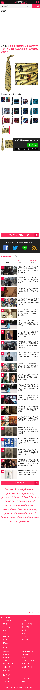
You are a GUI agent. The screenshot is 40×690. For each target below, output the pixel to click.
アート (5, 624)
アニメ (21, 494)
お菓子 (35, 498)
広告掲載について (9, 657)
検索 (37, 2)
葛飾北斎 (14, 521)
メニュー (2, 2)
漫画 (15, 501)
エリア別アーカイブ (9, 664)
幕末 (8, 501)
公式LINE (24, 247)
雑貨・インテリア (9, 630)
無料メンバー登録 (28, 661)
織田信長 (21, 505)
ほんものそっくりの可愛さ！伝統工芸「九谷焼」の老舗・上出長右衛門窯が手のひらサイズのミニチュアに (28, 441)
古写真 (5, 643)
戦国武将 (30, 494)
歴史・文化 (25, 640)
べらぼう (11, 505)
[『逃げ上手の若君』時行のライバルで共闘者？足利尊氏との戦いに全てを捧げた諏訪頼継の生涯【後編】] (9, 389)
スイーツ (19, 498)
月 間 (32, 261)
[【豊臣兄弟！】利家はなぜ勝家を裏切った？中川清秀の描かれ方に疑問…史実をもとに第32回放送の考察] (9, 346)
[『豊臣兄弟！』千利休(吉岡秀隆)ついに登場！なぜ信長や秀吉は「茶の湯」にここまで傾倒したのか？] (9, 410)
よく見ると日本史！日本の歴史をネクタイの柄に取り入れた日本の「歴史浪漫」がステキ (20, 48)
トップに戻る (34, 612)
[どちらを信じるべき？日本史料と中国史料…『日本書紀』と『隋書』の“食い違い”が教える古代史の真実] (9, 335)
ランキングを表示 (19, 483)
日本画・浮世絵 (27, 624)
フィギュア (31, 513)
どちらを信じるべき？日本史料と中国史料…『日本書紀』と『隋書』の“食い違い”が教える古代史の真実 (28, 333)
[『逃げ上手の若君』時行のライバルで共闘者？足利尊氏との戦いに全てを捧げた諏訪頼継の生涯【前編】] (9, 325)
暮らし (5, 640)
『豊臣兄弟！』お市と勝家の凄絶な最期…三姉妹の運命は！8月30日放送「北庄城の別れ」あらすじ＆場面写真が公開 (28, 462)
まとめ (24, 621)
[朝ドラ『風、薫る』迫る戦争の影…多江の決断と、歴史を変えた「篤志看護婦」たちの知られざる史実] (9, 314)
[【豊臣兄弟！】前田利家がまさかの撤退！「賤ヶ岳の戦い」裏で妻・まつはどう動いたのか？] (9, 400)
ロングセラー (8, 498)
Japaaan (20, 2)
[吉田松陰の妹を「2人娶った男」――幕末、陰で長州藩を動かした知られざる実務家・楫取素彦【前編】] (9, 432)
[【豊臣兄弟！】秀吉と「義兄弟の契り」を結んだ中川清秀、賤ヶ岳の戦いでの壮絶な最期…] (9, 421)
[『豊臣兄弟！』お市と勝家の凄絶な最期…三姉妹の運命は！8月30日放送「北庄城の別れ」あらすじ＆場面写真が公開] (9, 464)
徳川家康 (8, 509)
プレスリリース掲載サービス (19, 235)
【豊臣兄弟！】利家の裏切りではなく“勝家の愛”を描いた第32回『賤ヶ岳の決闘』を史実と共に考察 (28, 366)
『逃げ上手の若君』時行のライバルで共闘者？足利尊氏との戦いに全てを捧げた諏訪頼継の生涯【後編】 (28, 387)
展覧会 (6, 517)
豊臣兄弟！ (10, 513)
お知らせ (6, 654)
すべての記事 (7, 621)
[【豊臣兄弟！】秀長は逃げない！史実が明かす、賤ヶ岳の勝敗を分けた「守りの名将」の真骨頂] (9, 282)
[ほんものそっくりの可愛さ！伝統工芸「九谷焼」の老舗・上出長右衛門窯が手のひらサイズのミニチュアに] (9, 443)
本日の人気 (6, 667)
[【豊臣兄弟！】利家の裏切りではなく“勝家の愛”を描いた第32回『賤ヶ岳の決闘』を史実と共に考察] (9, 368)
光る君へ (35, 517)
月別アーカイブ (27, 664)
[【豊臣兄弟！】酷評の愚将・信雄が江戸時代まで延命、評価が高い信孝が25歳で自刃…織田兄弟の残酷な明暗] (9, 378)
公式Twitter (15, 247)
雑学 (27, 498)
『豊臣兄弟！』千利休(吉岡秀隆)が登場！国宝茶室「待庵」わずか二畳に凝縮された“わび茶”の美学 (28, 290)
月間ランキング (8, 670)
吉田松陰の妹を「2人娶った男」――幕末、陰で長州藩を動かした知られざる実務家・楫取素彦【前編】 (28, 430)
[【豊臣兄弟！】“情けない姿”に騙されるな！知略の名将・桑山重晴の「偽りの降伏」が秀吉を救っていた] (9, 271)
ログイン (29, 6)
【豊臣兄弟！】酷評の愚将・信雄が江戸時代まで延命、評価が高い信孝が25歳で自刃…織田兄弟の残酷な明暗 (28, 376)
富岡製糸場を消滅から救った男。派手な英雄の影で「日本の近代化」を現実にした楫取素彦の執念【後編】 (28, 451)
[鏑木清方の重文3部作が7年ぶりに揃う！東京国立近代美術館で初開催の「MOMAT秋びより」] (9, 475)
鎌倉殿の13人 (25, 521)
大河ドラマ (30, 490)
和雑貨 (24, 630)
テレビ (32, 501)
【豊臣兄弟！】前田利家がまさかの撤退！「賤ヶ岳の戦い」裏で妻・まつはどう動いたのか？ (28, 397)
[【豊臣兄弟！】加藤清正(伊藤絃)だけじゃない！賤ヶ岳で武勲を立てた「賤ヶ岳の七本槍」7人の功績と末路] (9, 303)
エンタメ (25, 636)
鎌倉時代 (15, 517)
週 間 (20, 261)
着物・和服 (25, 627)
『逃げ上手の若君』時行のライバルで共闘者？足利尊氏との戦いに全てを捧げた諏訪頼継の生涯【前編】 (28, 323)
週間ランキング (27, 667)
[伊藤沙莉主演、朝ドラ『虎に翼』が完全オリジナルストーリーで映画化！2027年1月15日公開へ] (9, 357)
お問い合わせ (26, 657)
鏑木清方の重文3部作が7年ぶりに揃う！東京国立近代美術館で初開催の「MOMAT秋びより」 (28, 472)
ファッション (7, 627)
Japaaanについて (27, 654)
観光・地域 (6, 636)
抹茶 (16, 509)
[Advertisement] (16, 28)
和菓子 (24, 633)
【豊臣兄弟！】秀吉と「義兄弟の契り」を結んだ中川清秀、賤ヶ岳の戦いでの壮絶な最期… (28, 418)
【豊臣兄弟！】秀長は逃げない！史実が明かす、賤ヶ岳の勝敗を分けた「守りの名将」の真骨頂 (28, 280)
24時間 (7, 261)
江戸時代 (10, 490)
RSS (34, 247)
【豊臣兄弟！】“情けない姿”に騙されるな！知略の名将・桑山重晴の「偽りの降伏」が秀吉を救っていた (28, 269)
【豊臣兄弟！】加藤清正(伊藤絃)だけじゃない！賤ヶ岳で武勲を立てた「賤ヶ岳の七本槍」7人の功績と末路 (28, 301)
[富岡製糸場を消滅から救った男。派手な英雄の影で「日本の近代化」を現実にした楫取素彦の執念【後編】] (9, 453)
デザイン (25, 509)
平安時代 (12, 494)
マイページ (6, 661)
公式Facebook (5, 247)
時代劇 (23, 501)
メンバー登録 (36, 6)
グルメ (5, 633)
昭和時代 (25, 517)
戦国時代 (20, 490)
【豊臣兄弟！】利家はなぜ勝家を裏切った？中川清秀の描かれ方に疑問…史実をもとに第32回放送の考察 (28, 344)
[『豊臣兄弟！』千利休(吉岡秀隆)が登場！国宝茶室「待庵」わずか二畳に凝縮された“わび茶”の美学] (9, 292)
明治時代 (31, 505)
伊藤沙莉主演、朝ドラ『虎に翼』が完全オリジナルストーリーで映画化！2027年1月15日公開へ (28, 354)
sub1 (3, 11)
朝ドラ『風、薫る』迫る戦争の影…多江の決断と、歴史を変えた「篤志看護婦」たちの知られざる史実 (28, 312)
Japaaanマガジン (27, 651)
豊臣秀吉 (21, 513)
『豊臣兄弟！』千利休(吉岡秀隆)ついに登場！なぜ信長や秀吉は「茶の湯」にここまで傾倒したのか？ (28, 409)
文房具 (34, 509)
